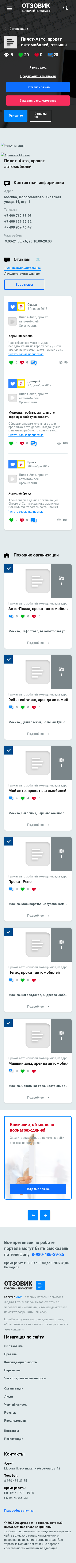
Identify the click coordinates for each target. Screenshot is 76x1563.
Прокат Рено (20, 881)
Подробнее (35, 642)
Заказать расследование (38, 100)
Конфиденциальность (20, 1362)
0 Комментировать (33, 363)
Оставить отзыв (38, 87)
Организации (13, 1388)
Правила (10, 1354)
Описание (16, 115)
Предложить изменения (38, 76)
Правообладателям (19, 1510)
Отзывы (40, 115)
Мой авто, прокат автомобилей (37, 790)
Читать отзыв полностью (25, 354)
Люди (8, 1396)
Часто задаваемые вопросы (25, 1378)
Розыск (10, 1412)
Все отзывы (24, 284)
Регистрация (13, 1438)
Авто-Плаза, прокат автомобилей (39, 608)
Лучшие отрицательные (22, 273)
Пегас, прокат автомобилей (34, 972)
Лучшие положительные (22, 268)
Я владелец (38, 67)
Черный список (15, 1404)
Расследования (15, 1420)
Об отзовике (13, 1346)
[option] (38, 617)
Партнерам (12, 1370)
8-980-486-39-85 (48, 1254)
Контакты (11, 1430)
